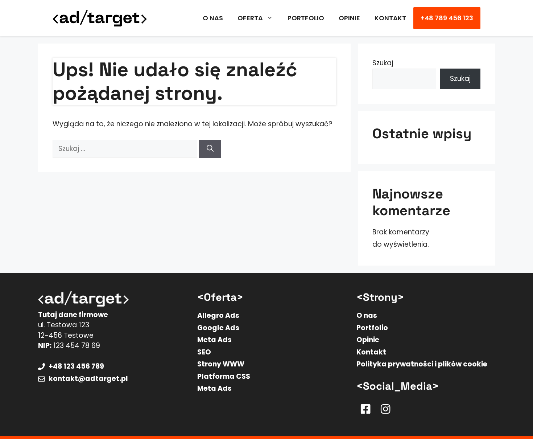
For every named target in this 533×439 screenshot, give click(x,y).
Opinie (349, 17)
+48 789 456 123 (447, 17)
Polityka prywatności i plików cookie (421, 364)
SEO (204, 352)
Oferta (250, 17)
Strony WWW (220, 364)
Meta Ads (214, 340)
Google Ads (218, 328)
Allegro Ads (218, 315)
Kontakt (390, 17)
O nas (213, 17)
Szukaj (382, 63)
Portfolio (306, 17)
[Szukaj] (210, 149)
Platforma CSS (223, 376)
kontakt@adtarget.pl (88, 378)
